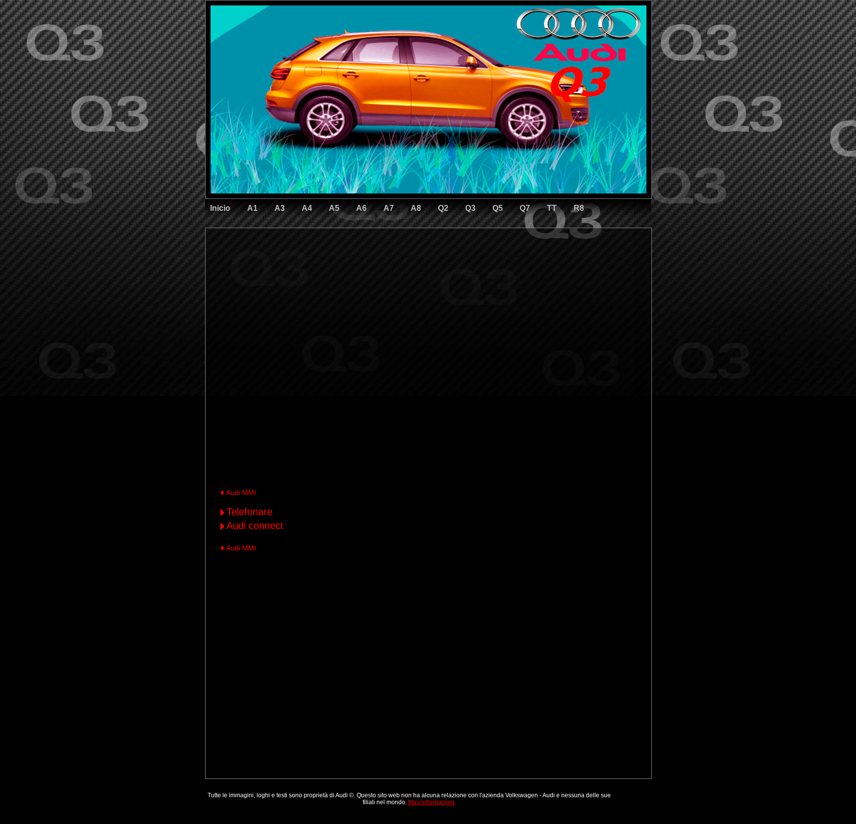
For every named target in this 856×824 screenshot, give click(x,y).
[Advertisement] (359, 269)
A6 (361, 208)
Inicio (220, 208)
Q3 (470, 208)
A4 (307, 208)
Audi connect (254, 525)
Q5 (497, 208)
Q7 (525, 208)
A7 (388, 208)
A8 (416, 208)
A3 (279, 208)
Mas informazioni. (432, 802)
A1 (252, 208)
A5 (334, 208)
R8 (579, 208)
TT (552, 208)
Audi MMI (241, 492)
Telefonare (249, 511)
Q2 (443, 208)
